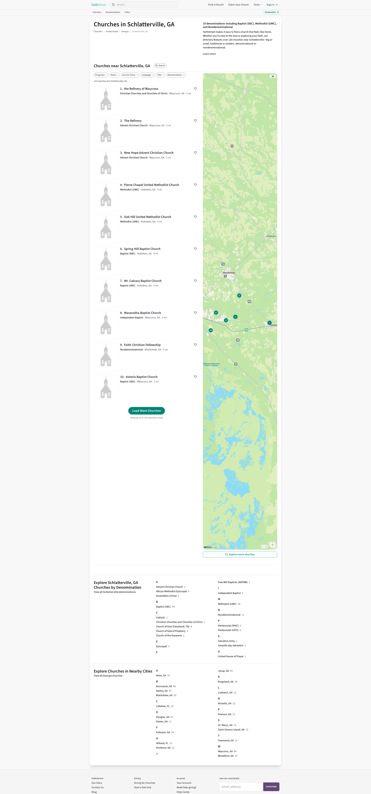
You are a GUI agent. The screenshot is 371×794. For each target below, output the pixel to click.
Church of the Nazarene (169, 635)
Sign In (270, 5)
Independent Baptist (229, 593)
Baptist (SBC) (163, 607)
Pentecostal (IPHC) (228, 625)
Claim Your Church (238, 5)
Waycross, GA (225, 751)
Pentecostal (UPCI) (228, 630)
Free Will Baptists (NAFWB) (233, 582)
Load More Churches (146, 410)
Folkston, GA (163, 732)
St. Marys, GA (225, 725)
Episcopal (161, 646)
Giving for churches (144, 783)
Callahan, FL (163, 706)
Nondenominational (229, 615)
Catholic (160, 617)
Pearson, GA (224, 714)
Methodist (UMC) (227, 604)
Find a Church (216, 5)
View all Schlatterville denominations (115, 592)
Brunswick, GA (164, 686)
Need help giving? (186, 787)
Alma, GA (161, 675)
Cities (127, 12)
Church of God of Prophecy (171, 631)
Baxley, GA (162, 691)
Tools (256, 5)
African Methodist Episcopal (171, 591)
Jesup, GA (223, 671)
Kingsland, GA (225, 682)
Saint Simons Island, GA (231, 729)
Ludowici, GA (225, 692)
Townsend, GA (226, 740)
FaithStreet (99, 4)
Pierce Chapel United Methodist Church (146, 195)
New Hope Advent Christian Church (146, 163)
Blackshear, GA (164, 695)
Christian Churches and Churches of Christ (179, 622)
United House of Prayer (231, 656)
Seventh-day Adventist (230, 645)
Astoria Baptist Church (146, 387)
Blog (94, 792)
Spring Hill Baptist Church (146, 259)
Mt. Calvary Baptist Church (146, 291)
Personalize (272, 12)
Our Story (97, 783)
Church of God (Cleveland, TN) (173, 626)
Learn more (209, 54)
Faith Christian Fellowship (146, 355)
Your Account (184, 783)
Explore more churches (242, 554)
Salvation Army (226, 641)
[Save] (195, 88)
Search (161, 65)
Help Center (183, 792)
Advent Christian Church (169, 587)
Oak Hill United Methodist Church (146, 227)
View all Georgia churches (108, 675)
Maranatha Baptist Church (146, 323)
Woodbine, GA (226, 756)
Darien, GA (162, 721)
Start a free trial (142, 787)
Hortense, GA (163, 748)
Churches (96, 12)
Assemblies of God (166, 596)
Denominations (113, 12)
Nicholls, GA (224, 703)
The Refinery (146, 131)
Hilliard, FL (162, 743)
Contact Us (98, 787)
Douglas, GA (162, 717)
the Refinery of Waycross (146, 99)
